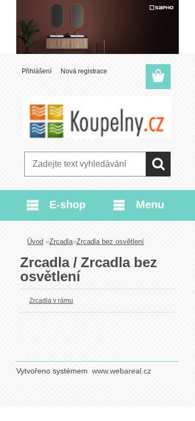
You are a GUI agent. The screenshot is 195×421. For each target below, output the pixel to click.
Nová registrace (84, 71)
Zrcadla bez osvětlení (110, 241)
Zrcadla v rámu (51, 300)
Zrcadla (61, 241)
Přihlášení (36, 71)
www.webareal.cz (121, 370)
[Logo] (97, 117)
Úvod (35, 241)
